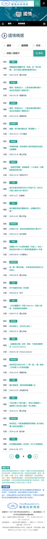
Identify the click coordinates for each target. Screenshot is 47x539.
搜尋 (40, 53)
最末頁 (35, 456)
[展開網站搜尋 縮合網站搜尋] (37, 3)
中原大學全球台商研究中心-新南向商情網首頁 (15, 3)
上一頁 (17, 456)
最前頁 (11, 456)
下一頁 (29, 456)
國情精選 (21, 23)
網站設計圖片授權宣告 (19, 522)
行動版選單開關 (43, 3)
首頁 (3, 23)
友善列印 (44, 23)
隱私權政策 (5, 522)
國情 (9, 23)
